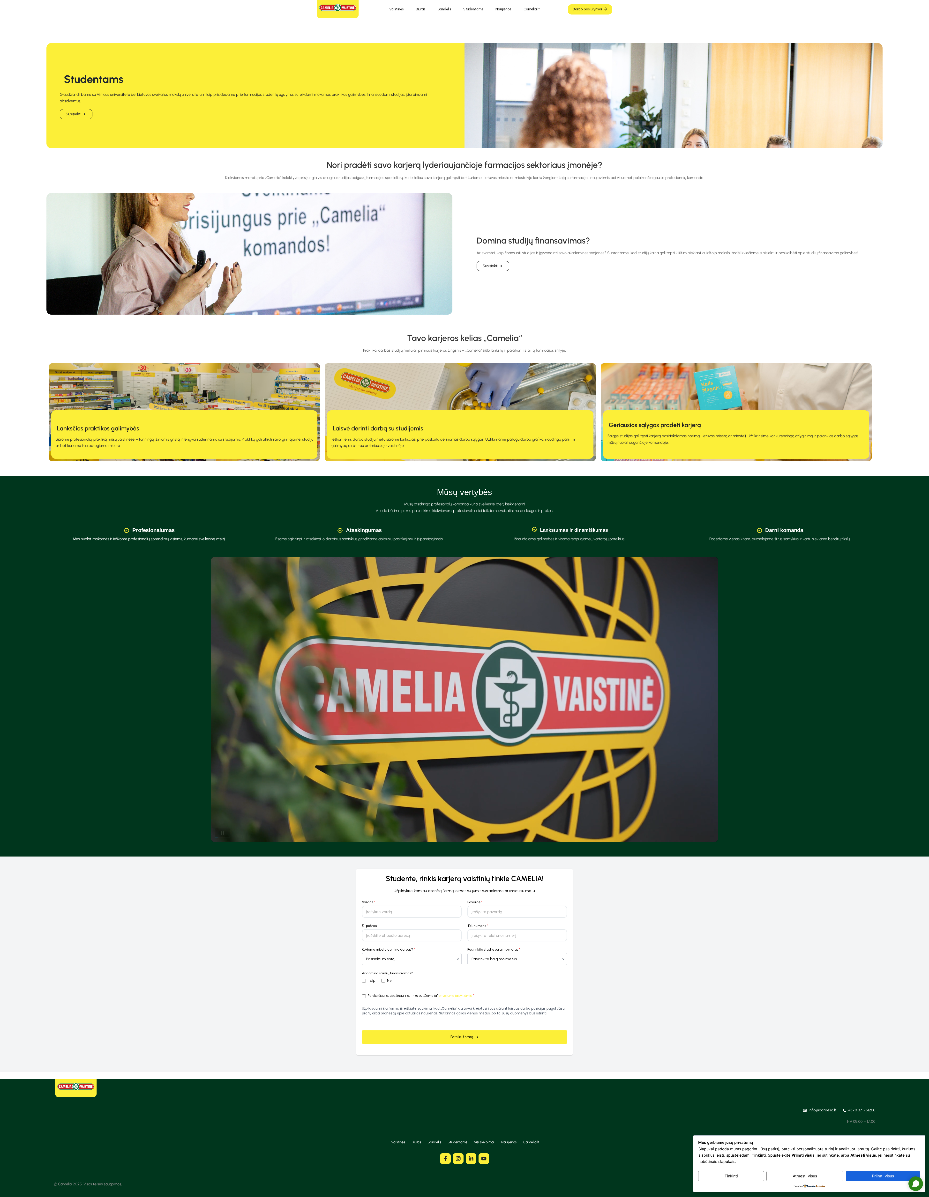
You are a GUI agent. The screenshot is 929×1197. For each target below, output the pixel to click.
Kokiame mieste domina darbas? (388, 949)
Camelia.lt (532, 9)
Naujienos (503, 9)
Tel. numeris (477, 926)
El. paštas (370, 926)
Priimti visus (883, 1176)
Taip (371, 980)
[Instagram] (458, 1158)
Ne (389, 980)
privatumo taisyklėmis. (455, 996)
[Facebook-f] (445, 1158)
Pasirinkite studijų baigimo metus (493, 949)
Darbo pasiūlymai (587, 9)
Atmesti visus (805, 1176)
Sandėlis (444, 9)
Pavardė (474, 902)
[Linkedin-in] (471, 1158)
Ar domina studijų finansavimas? (387, 973)
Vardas (368, 902)
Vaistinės (396, 9)
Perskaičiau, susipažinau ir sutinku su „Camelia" (421, 996)
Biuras (421, 9)
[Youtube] (484, 1158)
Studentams (473, 9)
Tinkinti (731, 1176)
